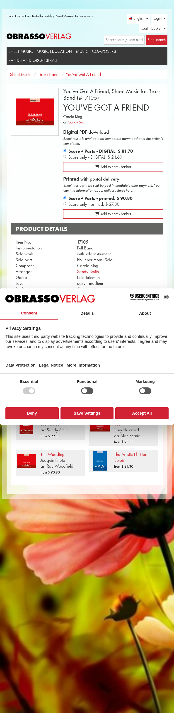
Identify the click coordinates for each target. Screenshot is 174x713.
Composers (104, 51)
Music (82, 51)
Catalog (49, 15)
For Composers (84, 15)
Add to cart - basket (115, 166)
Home (10, 15)
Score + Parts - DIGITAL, (100, 151)
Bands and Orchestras (32, 60)
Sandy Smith (77, 122)
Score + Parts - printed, (100, 198)
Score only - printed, (93, 204)
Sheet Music (20, 51)
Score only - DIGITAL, (95, 157)
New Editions (23, 15)
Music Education (54, 51)
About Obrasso (65, 15)
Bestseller (37, 15)
